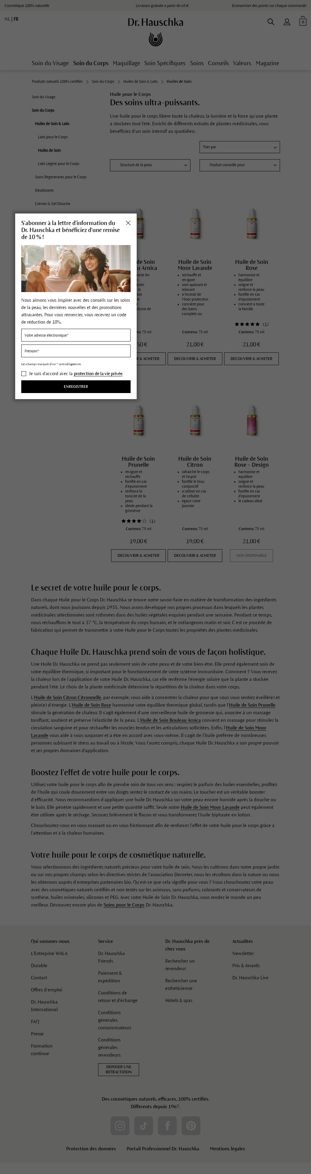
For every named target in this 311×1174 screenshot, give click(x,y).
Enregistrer (76, 387)
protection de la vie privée (98, 373)
